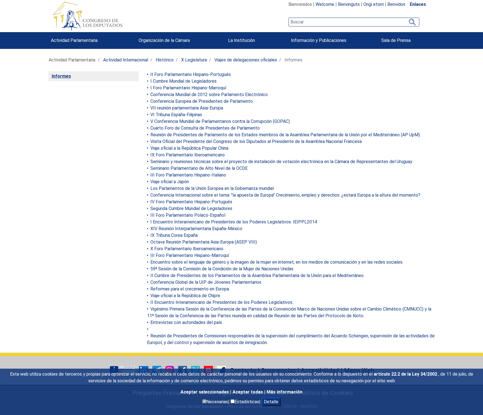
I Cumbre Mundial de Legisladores (183, 81)
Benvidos (396, 4)
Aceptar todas (248, 392)
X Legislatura (194, 60)
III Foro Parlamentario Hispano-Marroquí (189, 255)
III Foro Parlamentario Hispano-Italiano (187, 175)
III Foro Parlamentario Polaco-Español (187, 215)
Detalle (271, 401)
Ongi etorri (373, 4)
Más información (284, 392)
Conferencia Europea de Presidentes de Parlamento (201, 101)
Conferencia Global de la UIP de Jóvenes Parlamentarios (205, 282)
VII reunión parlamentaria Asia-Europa (186, 108)
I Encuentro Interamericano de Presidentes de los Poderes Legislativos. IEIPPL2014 (233, 222)
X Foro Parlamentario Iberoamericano (186, 248)
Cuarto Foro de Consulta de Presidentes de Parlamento (204, 128)
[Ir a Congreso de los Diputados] (87, 16)
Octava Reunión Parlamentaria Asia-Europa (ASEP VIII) (203, 242)
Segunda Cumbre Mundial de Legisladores (190, 208)
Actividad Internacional (125, 60)
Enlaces (418, 4)
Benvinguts (349, 4)
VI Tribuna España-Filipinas (175, 114)
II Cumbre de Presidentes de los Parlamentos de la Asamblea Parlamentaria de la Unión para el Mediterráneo (256, 275)
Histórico (165, 60)
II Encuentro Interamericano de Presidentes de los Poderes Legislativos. (221, 302)
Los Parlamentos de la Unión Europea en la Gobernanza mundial (211, 188)
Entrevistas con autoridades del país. (186, 322)
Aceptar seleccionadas (205, 392)
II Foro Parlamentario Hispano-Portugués (190, 74)
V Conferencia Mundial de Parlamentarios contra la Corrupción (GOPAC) (219, 121)
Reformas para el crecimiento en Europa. (189, 289)
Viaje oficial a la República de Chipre (184, 295)
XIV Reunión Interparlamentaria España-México (195, 228)
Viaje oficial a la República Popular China (188, 148)
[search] (353, 22)
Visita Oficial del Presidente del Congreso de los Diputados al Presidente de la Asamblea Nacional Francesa (255, 141)
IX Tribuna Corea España (173, 235)
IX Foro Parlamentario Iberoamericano (187, 155)
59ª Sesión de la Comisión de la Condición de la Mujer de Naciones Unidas (221, 268)
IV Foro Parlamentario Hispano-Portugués (190, 201)
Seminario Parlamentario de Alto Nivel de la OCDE (198, 168)
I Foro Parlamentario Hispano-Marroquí (187, 87)
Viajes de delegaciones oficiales (245, 60)
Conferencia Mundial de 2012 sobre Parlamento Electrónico (208, 94)
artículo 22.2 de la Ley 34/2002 (406, 374)
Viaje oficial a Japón (169, 181)
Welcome (325, 4)
